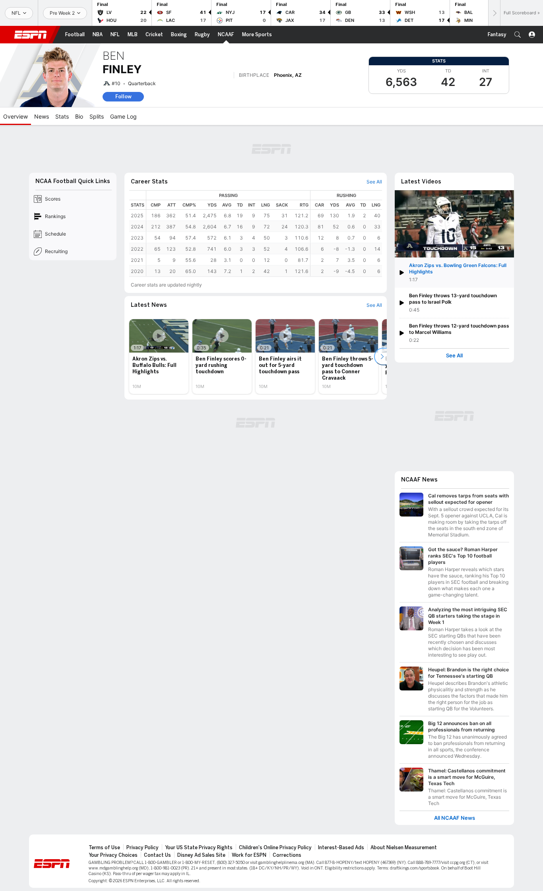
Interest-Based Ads (341, 847)
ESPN (30, 34)
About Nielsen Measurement (403, 847)
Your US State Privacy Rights (199, 847)
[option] (158, 356)
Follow (123, 96)
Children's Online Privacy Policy (275, 847)
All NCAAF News (454, 818)
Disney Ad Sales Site (201, 855)
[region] (264, 233)
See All (454, 356)
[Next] (494, 13)
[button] (517, 34)
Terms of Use (104, 847)
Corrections (287, 855)
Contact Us (157, 855)
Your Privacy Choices (113, 855)
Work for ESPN (249, 855)
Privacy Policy (142, 847)
